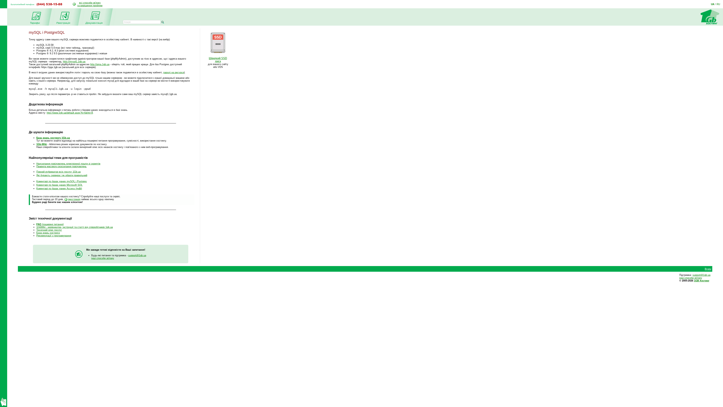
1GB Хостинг (701, 280)
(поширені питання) (50, 224)
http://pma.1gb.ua (99, 64)
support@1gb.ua (137, 255)
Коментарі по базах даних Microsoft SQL (59, 185)
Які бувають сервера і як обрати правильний (61, 175)
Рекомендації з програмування (53, 235)
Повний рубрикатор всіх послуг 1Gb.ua (58, 171)
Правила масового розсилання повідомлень (61, 166)
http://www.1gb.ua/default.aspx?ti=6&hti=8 (70, 112)
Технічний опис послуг (49, 230)
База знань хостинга (48, 232)
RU (718, 4)
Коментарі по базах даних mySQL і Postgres (61, 181)
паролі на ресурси (173, 72)
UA (712, 4)
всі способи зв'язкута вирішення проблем (89, 4)
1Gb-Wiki (41, 144)
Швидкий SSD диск (218, 60)
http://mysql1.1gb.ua (74, 61)
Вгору (708, 269)
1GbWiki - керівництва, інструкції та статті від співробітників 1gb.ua (74, 227)
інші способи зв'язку (102, 258)
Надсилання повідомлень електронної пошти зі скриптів (68, 163)
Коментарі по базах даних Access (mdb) (59, 188)
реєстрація (74, 199)
